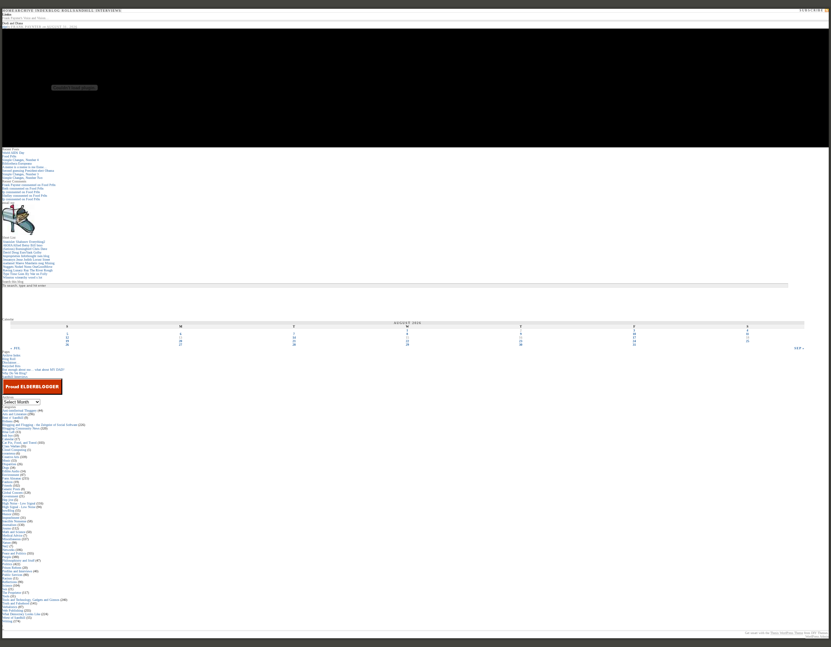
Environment (10, 475)
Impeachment (10, 517)
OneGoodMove (42, 266)
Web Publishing (12, 610)
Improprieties (11, 256)
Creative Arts (10, 457)
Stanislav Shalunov (15, 241)
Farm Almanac (11, 478)
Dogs (5, 467)
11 (747, 334)
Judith (28, 259)
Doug (15, 252)
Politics (7, 564)
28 (294, 344)
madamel (9, 263)
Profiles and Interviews (17, 571)
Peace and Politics (14, 553)
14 (294, 337)
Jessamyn (9, 259)
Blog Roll (61, 10)
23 (520, 341)
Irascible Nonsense (14, 521)
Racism (7, 578)
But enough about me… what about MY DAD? (33, 369)
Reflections (9, 582)
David (7, 252)
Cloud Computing (14, 450)
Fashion (7, 482)
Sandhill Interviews (97, 10)
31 (634, 344)
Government (10, 496)
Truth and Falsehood (15, 603)
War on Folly (38, 274)
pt (6, 27)
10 (634, 334)
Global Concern (12, 492)
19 (67, 341)
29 (407, 344)
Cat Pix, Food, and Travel (19, 442)
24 (634, 341)
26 (67, 344)
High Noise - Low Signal (18, 503)
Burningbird (23, 249)
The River (36, 270)
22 (407, 341)
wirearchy (21, 277)
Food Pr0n (9, 156)
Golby (37, 252)
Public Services (12, 575)
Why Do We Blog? (14, 373)
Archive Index (31, 10)
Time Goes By (19, 274)
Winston (8, 277)
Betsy (26, 245)
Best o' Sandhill (12, 417)
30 (520, 344)
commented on (29, 185)
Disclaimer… (10, 362)
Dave (44, 249)
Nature (6, 542)
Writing (7, 621)
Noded (19, 266)
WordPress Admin (817, 636)
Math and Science (13, 532)
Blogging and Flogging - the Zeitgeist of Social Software (39, 425)
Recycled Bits (11, 366)
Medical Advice (12, 535)
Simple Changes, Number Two (22, 178)
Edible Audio (10, 471)
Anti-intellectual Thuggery (19, 410)
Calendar (8, 439)
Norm (27, 266)
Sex (4, 589)
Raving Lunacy (13, 270)
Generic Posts (11, 489)
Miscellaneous (11, 539)
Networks (8, 550)
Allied (17, 245)
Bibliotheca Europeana (16, 163)
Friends (7, 485)
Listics (6, 14)
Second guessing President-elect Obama (28, 170)
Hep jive (7, 500)
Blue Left (8, 432)
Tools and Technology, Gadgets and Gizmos (30, 600)
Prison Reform (11, 567)
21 (294, 341)
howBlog (8, 510)
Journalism (9, 525)
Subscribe (812, 10)
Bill (33, 245)
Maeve (20, 263)
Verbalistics (9, 607)
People (6, 557)
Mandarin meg (34, 263)
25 (747, 341)
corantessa (8, 453)
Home (9, 10)
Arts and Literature (14, 414)
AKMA (7, 245)
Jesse (19, 259)
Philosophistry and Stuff (18, 560)
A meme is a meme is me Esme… (24, 167)
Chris (36, 249)
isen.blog (43, 256)
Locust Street (41, 259)
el (3, 27)
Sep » (799, 348)
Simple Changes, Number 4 (20, 160)
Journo (6, 528)
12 (67, 337)
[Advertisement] (28, 302)
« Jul (15, 348)
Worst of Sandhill (13, 617)
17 (634, 337)
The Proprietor (11, 592)
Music (6, 460)
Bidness (7, 421)
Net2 (5, 546)
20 (180, 341)
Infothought (28, 256)
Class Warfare (11, 446)
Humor (6, 514)
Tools (5, 596)
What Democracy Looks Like (21, 614)
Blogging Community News (21, 428)
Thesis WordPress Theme (786, 633)
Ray (26, 270)
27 (180, 344)
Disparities (9, 464)
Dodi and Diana (12, 23)
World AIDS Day (13, 153)
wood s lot (35, 277)
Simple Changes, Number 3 (20, 174)
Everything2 (37, 241)
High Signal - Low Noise (18, 507)
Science (7, 585)
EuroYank (26, 252)
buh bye (7, 435)
